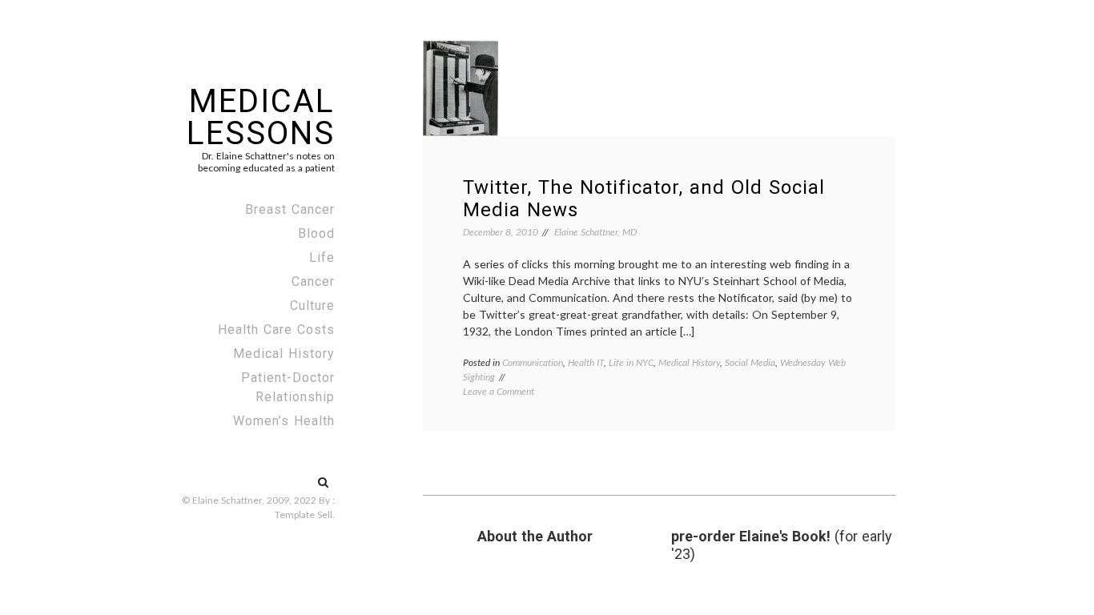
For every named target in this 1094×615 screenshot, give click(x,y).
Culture (312, 305)
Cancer (313, 281)
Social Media (750, 362)
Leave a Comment (498, 391)
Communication (532, 362)
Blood (316, 233)
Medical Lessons (261, 117)
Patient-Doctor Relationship (288, 387)
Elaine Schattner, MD (595, 232)
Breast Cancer (290, 209)
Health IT (586, 362)
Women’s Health (284, 420)
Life (322, 257)
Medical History (284, 353)
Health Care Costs (276, 329)
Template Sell (303, 514)
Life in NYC (631, 362)
